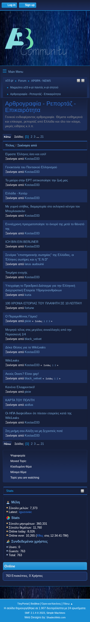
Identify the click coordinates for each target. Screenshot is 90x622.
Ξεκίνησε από (27, 145)
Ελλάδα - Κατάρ (16, 193)
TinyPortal (23, 603)
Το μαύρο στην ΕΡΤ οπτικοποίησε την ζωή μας (36, 180)
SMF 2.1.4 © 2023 (35, 612)
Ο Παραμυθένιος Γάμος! (21, 316)
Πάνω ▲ (68, 603)
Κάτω (7, 136)
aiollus (29, 404)
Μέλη (15, 502)
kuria (28, 295)
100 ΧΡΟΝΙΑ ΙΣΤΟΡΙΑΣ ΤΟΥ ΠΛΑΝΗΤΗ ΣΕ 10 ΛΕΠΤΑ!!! (43, 303)
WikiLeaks (12, 360)
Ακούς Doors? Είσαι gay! (22, 373)
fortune (29, 308)
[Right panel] (78, 81)
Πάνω (7, 444)
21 (42, 136)
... (38, 136)
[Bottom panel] (83, 81)
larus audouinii (34, 264)
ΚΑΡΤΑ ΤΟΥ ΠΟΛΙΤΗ (19, 400)
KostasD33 (32, 158)
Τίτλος (10, 145)
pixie (28, 321)
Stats (9, 491)
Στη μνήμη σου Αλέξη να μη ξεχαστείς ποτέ (34, 431)
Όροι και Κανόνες (51, 603)
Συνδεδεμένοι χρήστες (29, 541)
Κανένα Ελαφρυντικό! (20, 387)
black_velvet (33, 339)
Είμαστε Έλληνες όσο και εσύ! (25, 154)
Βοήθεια (35, 603)
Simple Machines (55, 612)
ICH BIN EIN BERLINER (21, 242)
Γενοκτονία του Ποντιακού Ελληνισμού (31, 167)
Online (9, 566)
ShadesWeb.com (56, 617)
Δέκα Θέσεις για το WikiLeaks (25, 347)
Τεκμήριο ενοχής (16, 272)
